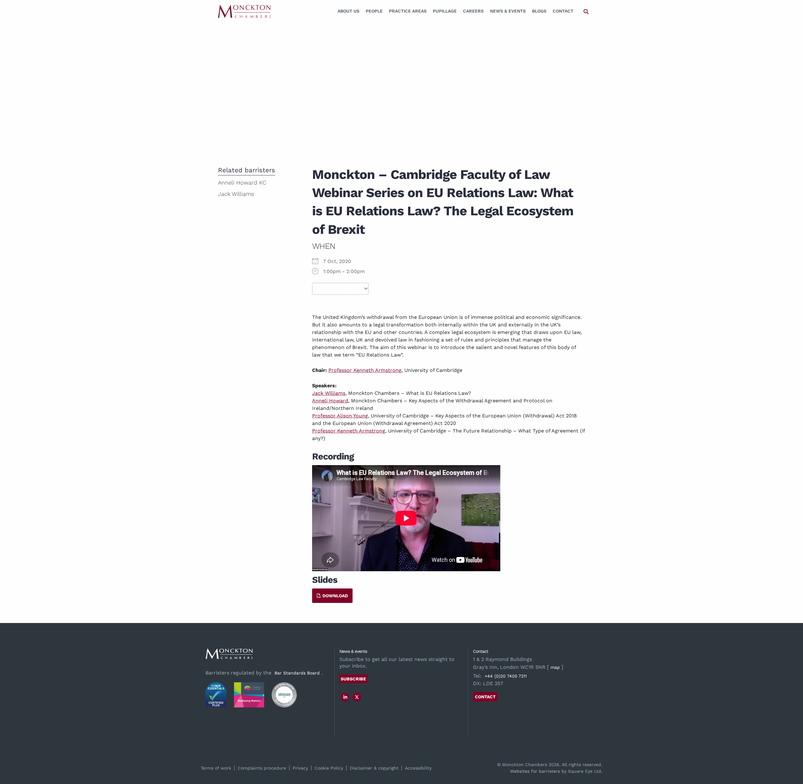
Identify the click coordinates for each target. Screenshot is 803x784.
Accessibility (418, 768)
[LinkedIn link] (345, 697)
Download (334, 595)
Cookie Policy (329, 768)
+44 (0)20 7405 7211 (506, 676)
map (555, 667)
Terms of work (216, 768)
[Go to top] (791, 754)
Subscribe (353, 678)
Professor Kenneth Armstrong (365, 370)
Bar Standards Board (297, 672)
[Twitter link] (357, 697)
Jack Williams (328, 393)
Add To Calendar (340, 289)
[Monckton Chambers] (244, 11)
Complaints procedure (262, 768)
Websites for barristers (535, 771)
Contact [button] (485, 696)
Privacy (300, 768)
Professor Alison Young (340, 416)
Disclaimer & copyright (374, 768)
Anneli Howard (330, 401)
